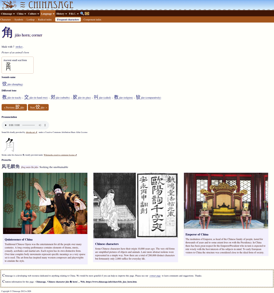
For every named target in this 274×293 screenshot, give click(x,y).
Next (37, 107)
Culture (32, 13)
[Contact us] (87, 13)
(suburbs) (60, 97)
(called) (102, 97)
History (60, 13)
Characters (5, 19)
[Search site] (82, 13)
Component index (92, 19)
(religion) (123, 97)
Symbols (18, 19)
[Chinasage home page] (8, 5)
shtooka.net (31, 132)
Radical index (45, 19)
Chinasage (6, 13)
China (20, 13)
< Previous (14, 107)
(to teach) (11, 97)
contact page (155, 275)
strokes (19, 46)
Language (46, 13)
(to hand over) (36, 97)
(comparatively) (148, 97)
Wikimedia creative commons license (60, 154)
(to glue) (82, 97)
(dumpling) (12, 84)
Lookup (31, 19)
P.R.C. (72, 13)
